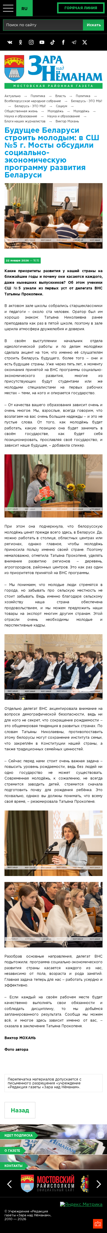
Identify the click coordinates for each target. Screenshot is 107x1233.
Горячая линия (80, 8)
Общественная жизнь (20, 111)
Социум (61, 106)
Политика (38, 96)
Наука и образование (20, 116)
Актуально (12, 96)
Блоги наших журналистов (24, 121)
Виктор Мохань (67, 121)
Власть (60, 96)
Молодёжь (55, 111)
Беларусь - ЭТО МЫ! (86, 101)
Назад (20, 1110)
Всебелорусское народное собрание (32, 101)
